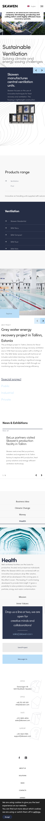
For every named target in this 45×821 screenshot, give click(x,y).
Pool (12, 186)
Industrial (7, 392)
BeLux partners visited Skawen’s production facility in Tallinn (20, 440)
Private (6, 399)
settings (36, 811)
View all (5, 430)
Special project (11, 379)
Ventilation (15, 181)
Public (5, 386)
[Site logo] (10, 6)
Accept (7, 817)
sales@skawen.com (22, 720)
